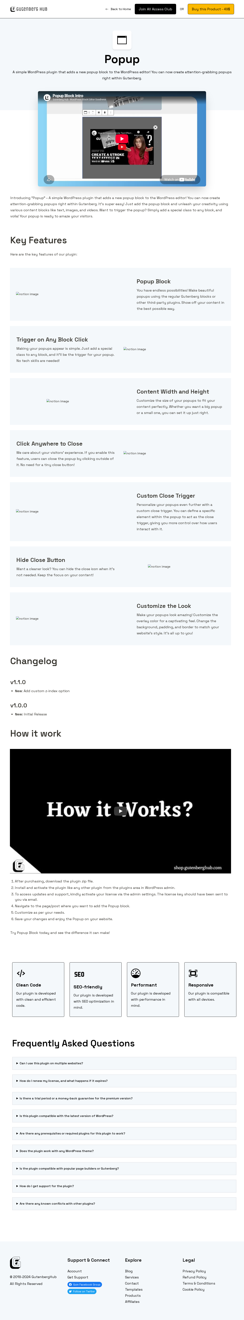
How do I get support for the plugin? (47, 1186)
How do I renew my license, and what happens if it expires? (64, 1081)
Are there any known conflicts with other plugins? (57, 1204)
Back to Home (121, 9)
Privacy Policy (194, 1271)
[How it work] (8, 729)
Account (74, 1271)
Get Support (77, 1277)
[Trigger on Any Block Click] (14, 336)
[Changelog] (8, 657)
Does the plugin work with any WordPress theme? (57, 1151)
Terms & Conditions (199, 1283)
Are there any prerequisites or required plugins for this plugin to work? (72, 1133)
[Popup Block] (135, 278)
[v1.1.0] (8, 679)
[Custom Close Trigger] (135, 492)
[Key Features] (8, 236)
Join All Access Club (155, 9)
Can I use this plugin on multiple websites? (51, 1063)
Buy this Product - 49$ (211, 9)
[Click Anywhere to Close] (14, 440)
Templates (134, 1289)
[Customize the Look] (135, 602)
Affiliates (132, 1301)
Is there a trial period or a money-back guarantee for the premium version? (76, 1098)
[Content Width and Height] (135, 388)
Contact (132, 1283)
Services (132, 1277)
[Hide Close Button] (14, 556)
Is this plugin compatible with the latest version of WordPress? (66, 1116)
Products (133, 1295)
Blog (129, 1271)
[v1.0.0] (8, 702)
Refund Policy (194, 1277)
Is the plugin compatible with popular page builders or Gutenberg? (69, 1169)
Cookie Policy (194, 1289)
